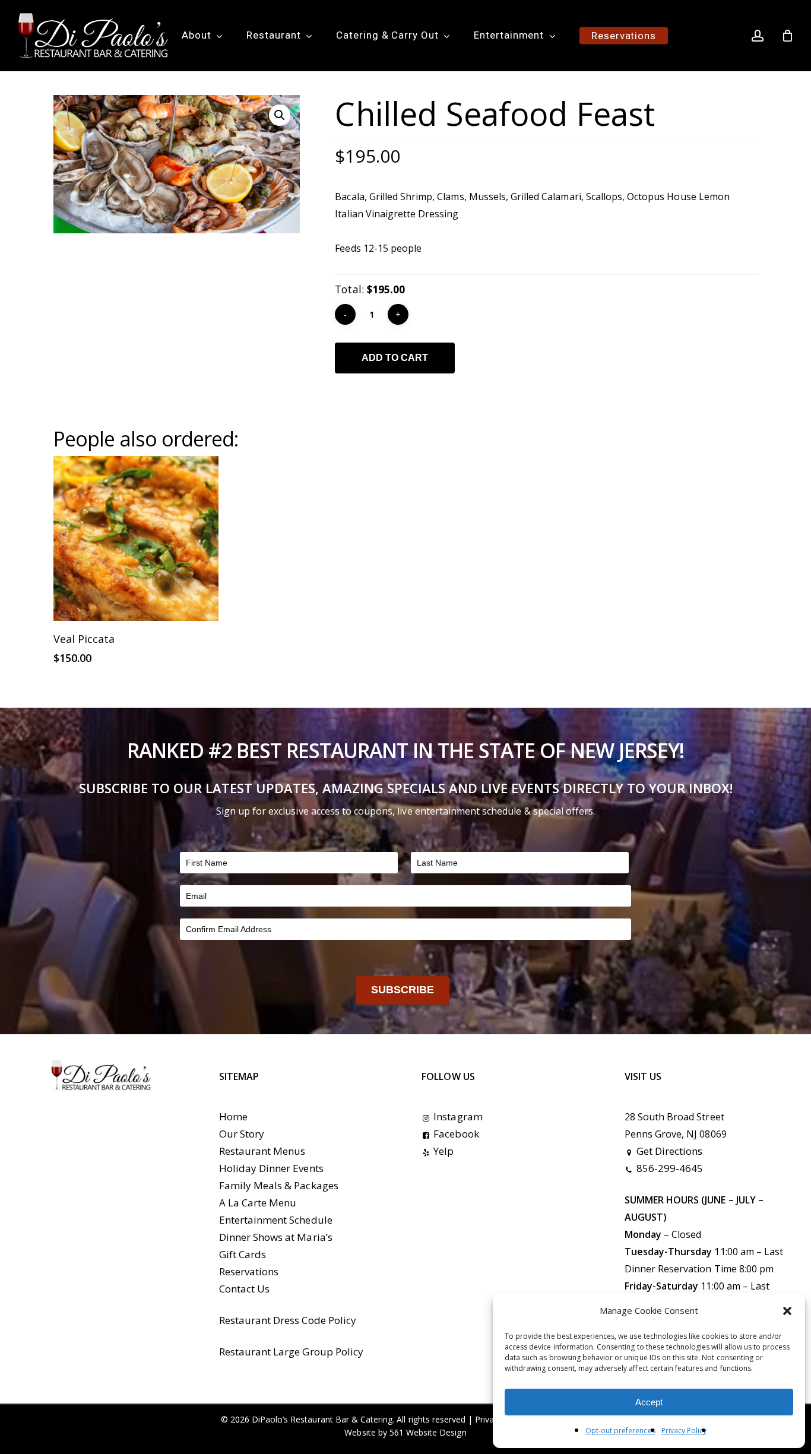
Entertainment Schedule (275, 1220)
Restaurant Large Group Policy (291, 1351)
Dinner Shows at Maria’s (275, 1237)
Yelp (443, 1151)
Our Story (241, 1134)
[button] (787, 1311)
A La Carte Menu (258, 1202)
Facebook (456, 1134)
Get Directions (669, 1151)
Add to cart (395, 358)
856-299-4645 (669, 1168)
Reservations (248, 1271)
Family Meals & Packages (278, 1185)
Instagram (457, 1116)
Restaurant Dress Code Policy (287, 1320)
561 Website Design (428, 1432)
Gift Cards (242, 1254)
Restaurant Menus (262, 1151)
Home (233, 1116)
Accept (649, 1402)
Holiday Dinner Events (271, 1168)
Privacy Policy (684, 1431)
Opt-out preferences (620, 1431)
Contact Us (244, 1288)
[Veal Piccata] (135, 538)
